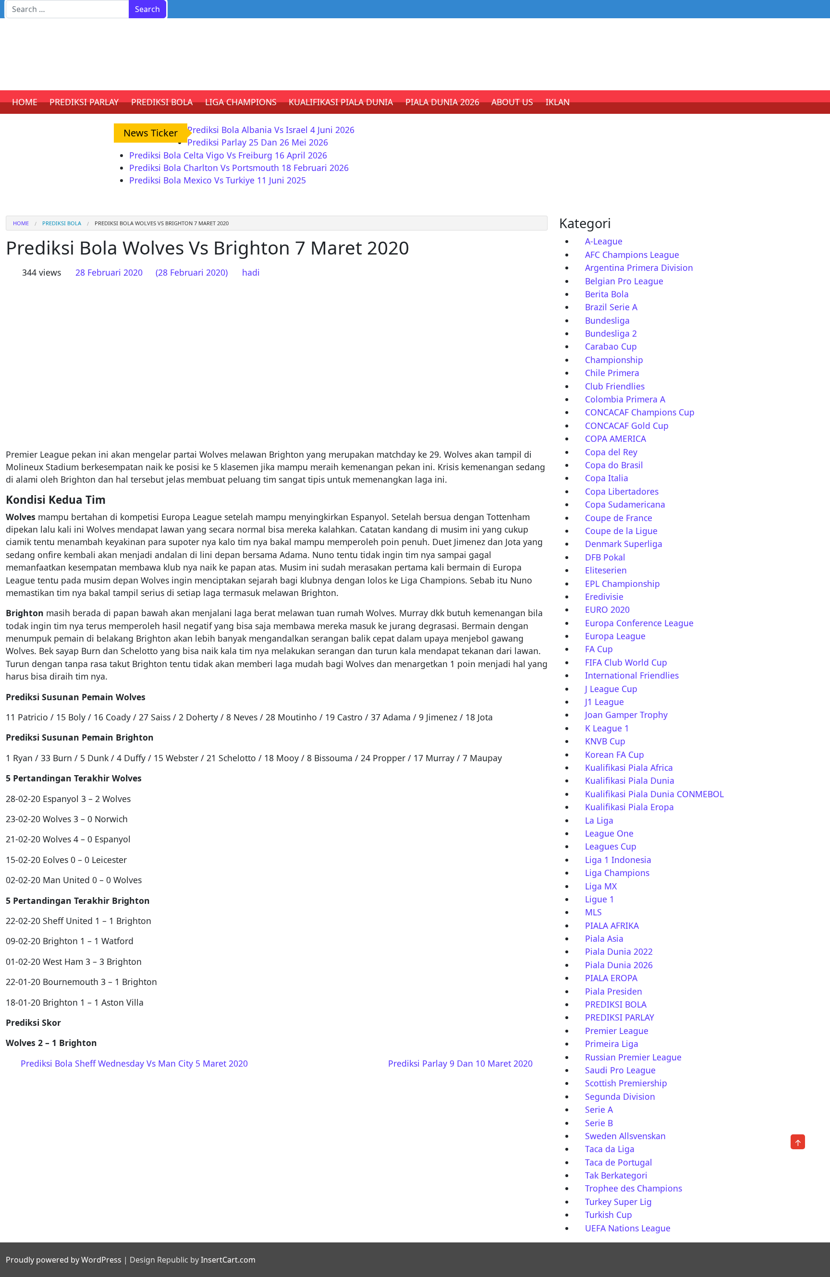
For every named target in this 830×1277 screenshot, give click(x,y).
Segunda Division (620, 1096)
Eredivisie (604, 596)
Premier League (616, 1030)
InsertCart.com (228, 1259)
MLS (593, 912)
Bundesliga (607, 320)
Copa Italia (606, 478)
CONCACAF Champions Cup (640, 412)
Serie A (599, 1109)
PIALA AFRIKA (612, 925)
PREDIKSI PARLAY (84, 102)
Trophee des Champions (633, 1188)
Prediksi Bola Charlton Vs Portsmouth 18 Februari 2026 (239, 167)
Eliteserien (606, 570)
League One (609, 833)
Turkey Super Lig (618, 1201)
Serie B (599, 1123)
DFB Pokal (605, 557)
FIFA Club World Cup (626, 662)
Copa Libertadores (622, 491)
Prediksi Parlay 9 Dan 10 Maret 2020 (461, 1063)
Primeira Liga (611, 1043)
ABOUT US (512, 102)
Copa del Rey (611, 452)
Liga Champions (617, 872)
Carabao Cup (611, 346)
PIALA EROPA (611, 978)
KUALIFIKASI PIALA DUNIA (341, 102)
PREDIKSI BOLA (162, 102)
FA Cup (599, 649)
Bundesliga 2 (611, 333)
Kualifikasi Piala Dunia (629, 780)
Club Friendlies (615, 386)
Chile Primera (612, 372)
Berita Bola (607, 294)
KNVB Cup (605, 741)
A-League (603, 241)
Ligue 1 (599, 899)
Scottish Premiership (626, 1083)
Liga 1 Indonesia (618, 859)
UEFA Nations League (628, 1228)
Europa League (615, 636)
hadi (251, 272)
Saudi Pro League (620, 1070)
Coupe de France (618, 517)
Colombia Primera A (625, 399)
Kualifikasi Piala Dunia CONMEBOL (654, 794)
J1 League (604, 701)
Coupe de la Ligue (621, 530)
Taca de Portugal (618, 1162)
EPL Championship (622, 583)
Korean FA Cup (614, 754)
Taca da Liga (610, 1149)
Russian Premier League (633, 1057)
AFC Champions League (632, 254)
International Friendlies (632, 675)
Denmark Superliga (623, 543)
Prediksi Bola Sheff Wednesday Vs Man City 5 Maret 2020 (133, 1063)
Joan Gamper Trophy (626, 714)
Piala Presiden (613, 991)
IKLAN (558, 102)
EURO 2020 (607, 609)
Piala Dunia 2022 (619, 951)
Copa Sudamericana (625, 504)
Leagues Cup (610, 846)
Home (21, 223)
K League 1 (607, 728)
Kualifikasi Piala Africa (629, 767)
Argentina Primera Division (639, 267)
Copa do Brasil (614, 465)
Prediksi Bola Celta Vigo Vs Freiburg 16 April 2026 (228, 155)
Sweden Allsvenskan (625, 1136)
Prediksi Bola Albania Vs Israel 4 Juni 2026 (270, 129)
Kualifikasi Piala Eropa (629, 807)
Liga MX (601, 886)
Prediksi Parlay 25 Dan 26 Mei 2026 (257, 142)
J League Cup (611, 688)
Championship (614, 359)
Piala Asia (604, 938)
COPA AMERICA (615, 438)
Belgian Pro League (624, 281)
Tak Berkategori (616, 1175)
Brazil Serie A (611, 307)
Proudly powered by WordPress (64, 1259)
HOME (24, 102)
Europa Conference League (639, 623)
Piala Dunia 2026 (619, 965)
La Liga (599, 820)
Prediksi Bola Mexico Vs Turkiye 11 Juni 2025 (217, 180)
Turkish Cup (608, 1214)
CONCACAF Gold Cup (627, 425)
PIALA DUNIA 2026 (442, 102)
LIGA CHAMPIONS (241, 102)
